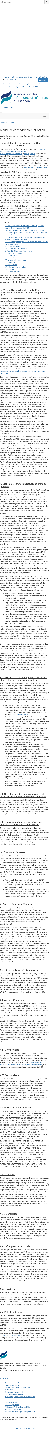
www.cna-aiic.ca (29, 167)
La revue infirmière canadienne (16, 77)
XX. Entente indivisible (13, 271)
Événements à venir (12, 1385)
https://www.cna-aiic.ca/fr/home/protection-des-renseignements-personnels (21, 1063)
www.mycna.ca (29, 153)
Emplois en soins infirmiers (37, 77)
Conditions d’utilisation (13, 1409)
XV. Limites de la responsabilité (16, 260)
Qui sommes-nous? (12, 1383)
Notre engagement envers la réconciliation (20, 1396)
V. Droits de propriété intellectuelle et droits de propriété (25, 230)
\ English (6, 107)
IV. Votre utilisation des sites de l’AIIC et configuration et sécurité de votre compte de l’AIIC (24, 226)
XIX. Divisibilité (10, 269)
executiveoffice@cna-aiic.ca (10, 1335)
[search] (46, 2)
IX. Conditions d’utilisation (14, 246)
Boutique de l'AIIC (19, 87)
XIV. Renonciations (11, 258)
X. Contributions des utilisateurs (16, 248)
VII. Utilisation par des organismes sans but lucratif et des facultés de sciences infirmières (25, 238)
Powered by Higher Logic (24, 1428)
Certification (9, 1390)
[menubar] (24, 85)
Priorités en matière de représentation (18, 1387)
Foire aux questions (12, 1404)
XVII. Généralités (11, 265)
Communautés (10, 79)
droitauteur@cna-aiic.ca (19, 714)
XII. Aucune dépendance (13, 253)
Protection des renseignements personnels (20, 1411)
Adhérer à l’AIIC (33, 87)
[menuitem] (16, 77)
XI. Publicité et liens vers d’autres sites (18, 251)
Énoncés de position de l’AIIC (15, 1392)
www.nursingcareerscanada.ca (11, 153)
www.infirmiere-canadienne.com (16, 151)
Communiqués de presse (14, 1394)
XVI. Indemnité (10, 262)
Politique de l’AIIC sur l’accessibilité (17, 1407)
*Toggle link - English (7, 122)
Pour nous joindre (11, 1402)
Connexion (43, 80)
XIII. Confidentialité (11, 255)
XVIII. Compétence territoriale (15, 267)
